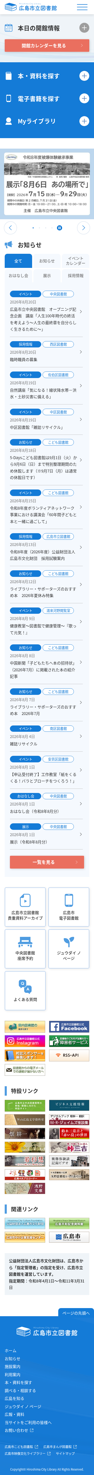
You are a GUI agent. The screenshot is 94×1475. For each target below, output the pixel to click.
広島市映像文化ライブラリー (25, 1453)
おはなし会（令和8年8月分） (35, 811)
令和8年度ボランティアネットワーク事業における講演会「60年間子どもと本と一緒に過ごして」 (43, 514)
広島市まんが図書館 (57, 1446)
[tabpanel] (47, 184)
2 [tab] (39, 229)
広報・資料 (14, 1414)
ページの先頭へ (76, 1313)
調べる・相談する (20, 1390)
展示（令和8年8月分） (29, 842)
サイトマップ (65, 1453)
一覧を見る (44, 862)
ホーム (10, 1350)
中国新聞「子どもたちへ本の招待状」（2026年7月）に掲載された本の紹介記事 (43, 669)
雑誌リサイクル (23, 743)
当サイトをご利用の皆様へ (28, 1422)
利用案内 (12, 1374)
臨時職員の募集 (23, 359)
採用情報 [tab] (76, 275)
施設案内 (12, 1366)
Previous (10, 227)
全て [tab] (18, 260)
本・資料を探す (18, 1382)
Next (83, 227)
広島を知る (14, 1398)
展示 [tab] (47, 275)
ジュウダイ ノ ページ (23, 1406)
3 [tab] (45, 229)
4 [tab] (52, 229)
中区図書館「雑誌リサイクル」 (37, 427)
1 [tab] (33, 229)
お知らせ (12, 1358)
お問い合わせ (16, 1430)
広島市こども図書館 (19, 1446)
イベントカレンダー (75, 261)
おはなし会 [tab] (18, 275)
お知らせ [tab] (47, 260)
